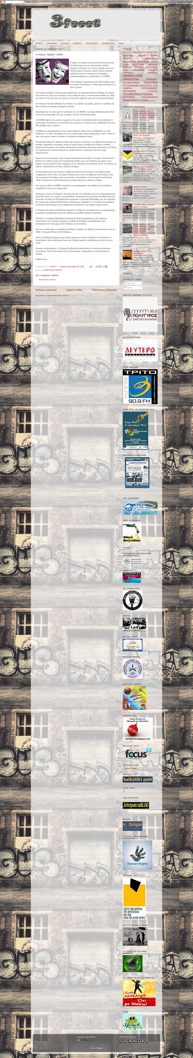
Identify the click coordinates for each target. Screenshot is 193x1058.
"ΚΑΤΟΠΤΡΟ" (128, 52)
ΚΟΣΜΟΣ (77, 43)
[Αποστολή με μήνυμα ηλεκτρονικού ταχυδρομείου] (97, 266)
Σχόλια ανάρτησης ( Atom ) (57, 295)
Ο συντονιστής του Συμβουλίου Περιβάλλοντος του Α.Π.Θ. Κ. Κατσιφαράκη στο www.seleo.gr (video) (145, 114)
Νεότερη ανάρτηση (46, 290)
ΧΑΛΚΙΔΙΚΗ (52, 43)
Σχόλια (129, 287)
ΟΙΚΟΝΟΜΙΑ (140, 70)
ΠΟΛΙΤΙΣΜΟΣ (92, 43)
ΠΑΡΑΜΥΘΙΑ (152, 73)
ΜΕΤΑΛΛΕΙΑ (151, 67)
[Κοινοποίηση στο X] (103, 266)
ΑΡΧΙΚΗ (39, 43)
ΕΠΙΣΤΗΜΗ (140, 64)
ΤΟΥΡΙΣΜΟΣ (132, 97)
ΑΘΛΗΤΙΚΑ (130, 56)
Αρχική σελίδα (74, 290)
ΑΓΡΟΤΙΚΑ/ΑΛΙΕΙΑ (149, 52)
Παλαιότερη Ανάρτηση (104, 290)
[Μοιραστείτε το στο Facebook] (106, 266)
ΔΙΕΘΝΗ (134, 58)
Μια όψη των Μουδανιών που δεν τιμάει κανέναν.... (144, 168)
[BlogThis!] (100, 266)
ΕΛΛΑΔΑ (65, 43)
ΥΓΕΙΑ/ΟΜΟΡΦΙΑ (149, 97)
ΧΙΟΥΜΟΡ (144, 100)
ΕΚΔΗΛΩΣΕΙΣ (130, 62)
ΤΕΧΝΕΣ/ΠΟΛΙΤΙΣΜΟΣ (52, 270)
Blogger (99, 1048)
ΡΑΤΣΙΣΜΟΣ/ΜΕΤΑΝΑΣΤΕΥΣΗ (138, 85)
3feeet (121, 43)
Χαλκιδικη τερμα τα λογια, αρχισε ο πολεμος (144, 206)
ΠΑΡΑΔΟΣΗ (135, 73)
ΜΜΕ (127, 70)
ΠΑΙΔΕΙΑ (153, 70)
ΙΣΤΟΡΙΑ (140, 67)
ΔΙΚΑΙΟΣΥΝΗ (151, 58)
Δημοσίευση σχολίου (47, 280)
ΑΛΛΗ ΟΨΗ (148, 55)
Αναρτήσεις (131, 283)
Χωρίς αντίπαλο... (141, 187)
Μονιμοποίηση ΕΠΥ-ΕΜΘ (144, 151)
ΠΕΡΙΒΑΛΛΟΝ (108, 43)
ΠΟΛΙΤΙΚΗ (151, 82)
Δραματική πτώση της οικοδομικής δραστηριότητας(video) (143, 253)
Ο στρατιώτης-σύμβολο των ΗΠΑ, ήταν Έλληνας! (145, 134)
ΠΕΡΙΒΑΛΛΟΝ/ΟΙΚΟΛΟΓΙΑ (134, 77)
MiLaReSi (152, 101)
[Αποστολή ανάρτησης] (90, 266)
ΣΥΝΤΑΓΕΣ (153, 91)
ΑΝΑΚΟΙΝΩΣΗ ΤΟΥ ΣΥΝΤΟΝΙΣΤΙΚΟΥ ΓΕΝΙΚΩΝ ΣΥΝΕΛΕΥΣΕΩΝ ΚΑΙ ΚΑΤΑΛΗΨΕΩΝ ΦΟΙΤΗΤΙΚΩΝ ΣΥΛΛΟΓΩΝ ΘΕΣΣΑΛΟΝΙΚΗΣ (145, 230)
